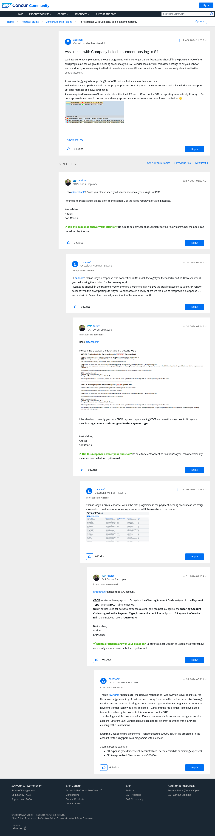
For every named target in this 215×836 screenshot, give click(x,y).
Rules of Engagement (23, 790)
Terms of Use (30, 818)
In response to (83, 270)
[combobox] (187, 14)
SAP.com (130, 790)
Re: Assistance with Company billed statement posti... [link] (108, 21)
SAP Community (135, 799)
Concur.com (72, 794)
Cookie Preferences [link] (84, 818)
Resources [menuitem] (81, 14)
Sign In (206, 5)
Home (10, 21)
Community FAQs (21, 794)
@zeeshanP (78, 192)
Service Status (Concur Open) (184, 790)
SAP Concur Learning (179, 794)
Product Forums (30, 21)
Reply (194, 149)
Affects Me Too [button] (75, 139)
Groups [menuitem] (61, 14)
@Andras (114, 695)
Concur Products (75, 799)
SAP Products (133, 794)
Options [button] (199, 21)
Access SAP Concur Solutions (82, 790)
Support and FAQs (21, 799)
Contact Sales (73, 803)
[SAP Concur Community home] (15, 5)
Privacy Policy (17, 818)
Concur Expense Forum (59, 21)
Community (39, 5)
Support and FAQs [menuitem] (106, 14)
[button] (179, 40)
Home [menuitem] (20, 14)
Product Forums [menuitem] (39, 14)
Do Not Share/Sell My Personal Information (56, 818)
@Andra (79, 278)
